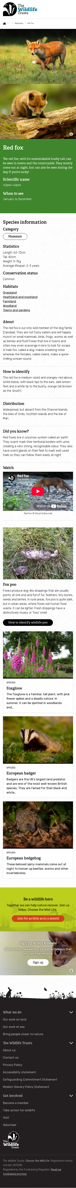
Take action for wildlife (19, 1110)
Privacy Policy (12, 1065)
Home (4, 23)
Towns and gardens (16, 310)
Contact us (10, 1057)
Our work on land (14, 1019)
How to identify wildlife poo (28, 622)
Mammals (19, 23)
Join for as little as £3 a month (38, 918)
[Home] (20, 9)
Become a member (16, 1103)
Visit (6, 1117)
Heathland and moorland (20, 297)
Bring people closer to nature (23, 1034)
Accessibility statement (19, 1072)
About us (9, 1050)
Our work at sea (14, 1027)
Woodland (10, 306)
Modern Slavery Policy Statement (26, 1087)
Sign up (38, 962)
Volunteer (9, 1125)
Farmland (9, 301)
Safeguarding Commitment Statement (30, 1079)
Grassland (10, 292)
